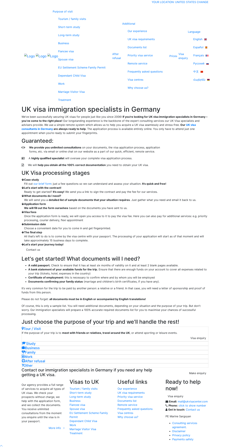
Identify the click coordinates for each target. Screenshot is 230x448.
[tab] (115, 329)
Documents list (137, 47)
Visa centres (135, 79)
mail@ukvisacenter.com (193, 401)
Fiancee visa (66, 51)
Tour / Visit (32, 329)
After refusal (116, 56)
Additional (128, 23)
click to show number (192, 405)
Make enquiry (197, 373)
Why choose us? (138, 87)
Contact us (33, 249)
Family (30, 352)
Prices (173, 56)
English (198, 39)
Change (202, 2)
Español (198, 47)
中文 (196, 71)
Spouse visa (65, 59)
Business (63, 43)
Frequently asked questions (145, 71)
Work (61, 83)
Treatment (64, 100)
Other (28, 365)
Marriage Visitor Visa (71, 91)
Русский (199, 63)
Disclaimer (179, 431)
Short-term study (69, 27)
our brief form (42, 183)
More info (56, 428)
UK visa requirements (141, 39)
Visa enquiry (198, 338)
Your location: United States (174, 2)
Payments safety (182, 439)
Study (31, 344)
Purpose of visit (63, 11)
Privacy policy (181, 435)
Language (194, 31)
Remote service (137, 63)
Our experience (137, 31)
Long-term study (68, 35)
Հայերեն (199, 79)
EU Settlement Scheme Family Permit (82, 67)
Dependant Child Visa (72, 75)
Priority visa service (140, 55)
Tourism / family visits (72, 19)
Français (199, 55)
